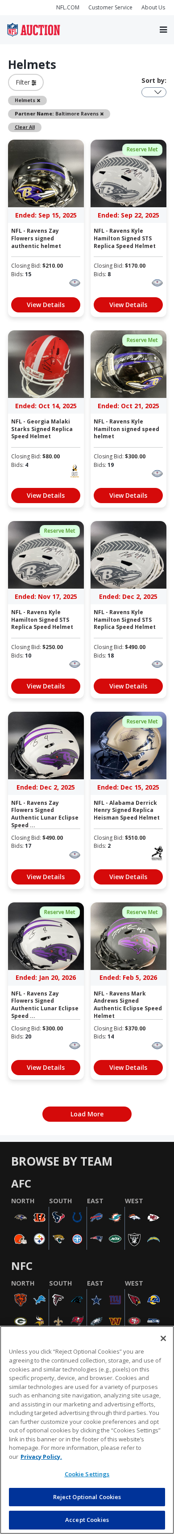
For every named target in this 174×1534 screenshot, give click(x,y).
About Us (153, 7)
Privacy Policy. (41, 1457)
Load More (87, 1114)
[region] (87, 1430)
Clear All (25, 127)
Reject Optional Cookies (87, 1497)
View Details (46, 304)
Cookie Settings (87, 1474)
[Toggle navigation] (163, 29)
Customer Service (110, 7)
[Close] (163, 1338)
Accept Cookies (87, 1520)
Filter (24, 82)
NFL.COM (67, 7)
